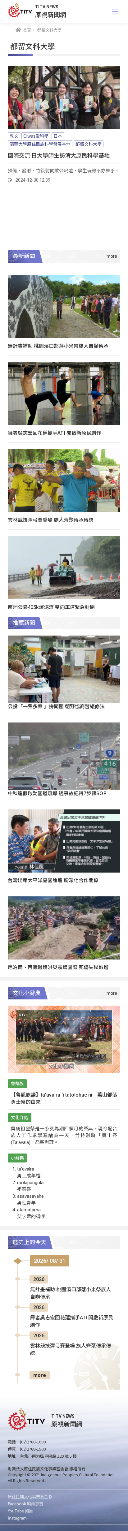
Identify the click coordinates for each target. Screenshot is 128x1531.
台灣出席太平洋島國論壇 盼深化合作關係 (53, 880)
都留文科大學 (88, 144)
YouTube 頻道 (20, 1511)
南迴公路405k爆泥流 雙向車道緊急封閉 (51, 606)
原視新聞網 (50, 14)
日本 (57, 136)
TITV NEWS (46, 6)
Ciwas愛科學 (35, 136)
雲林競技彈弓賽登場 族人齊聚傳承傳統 (51, 519)
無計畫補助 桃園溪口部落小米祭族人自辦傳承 (58, 345)
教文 (14, 136)
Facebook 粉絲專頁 (25, 1504)
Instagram (17, 1518)
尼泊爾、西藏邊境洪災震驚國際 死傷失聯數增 (58, 967)
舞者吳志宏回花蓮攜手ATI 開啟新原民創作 (54, 432)
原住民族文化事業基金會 (30, 1496)
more (39, 1375)
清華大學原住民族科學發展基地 (40, 144)
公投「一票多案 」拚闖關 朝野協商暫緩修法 (56, 706)
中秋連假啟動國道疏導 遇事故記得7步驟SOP (57, 793)
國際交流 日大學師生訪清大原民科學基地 (59, 155)
